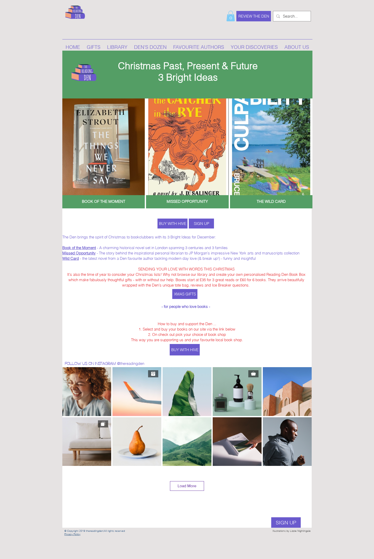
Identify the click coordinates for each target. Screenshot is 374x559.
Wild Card (70, 258)
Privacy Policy (72, 534)
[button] (230, 16)
